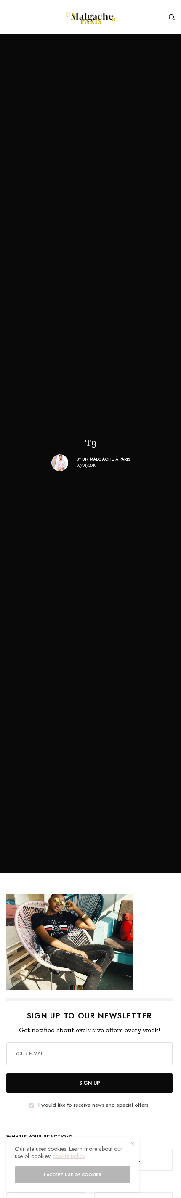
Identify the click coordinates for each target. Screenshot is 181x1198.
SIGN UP (89, 1083)
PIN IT (94, 941)
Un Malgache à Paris (106, 459)
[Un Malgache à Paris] (90, 17)
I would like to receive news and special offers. (94, 1105)
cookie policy (69, 1156)
